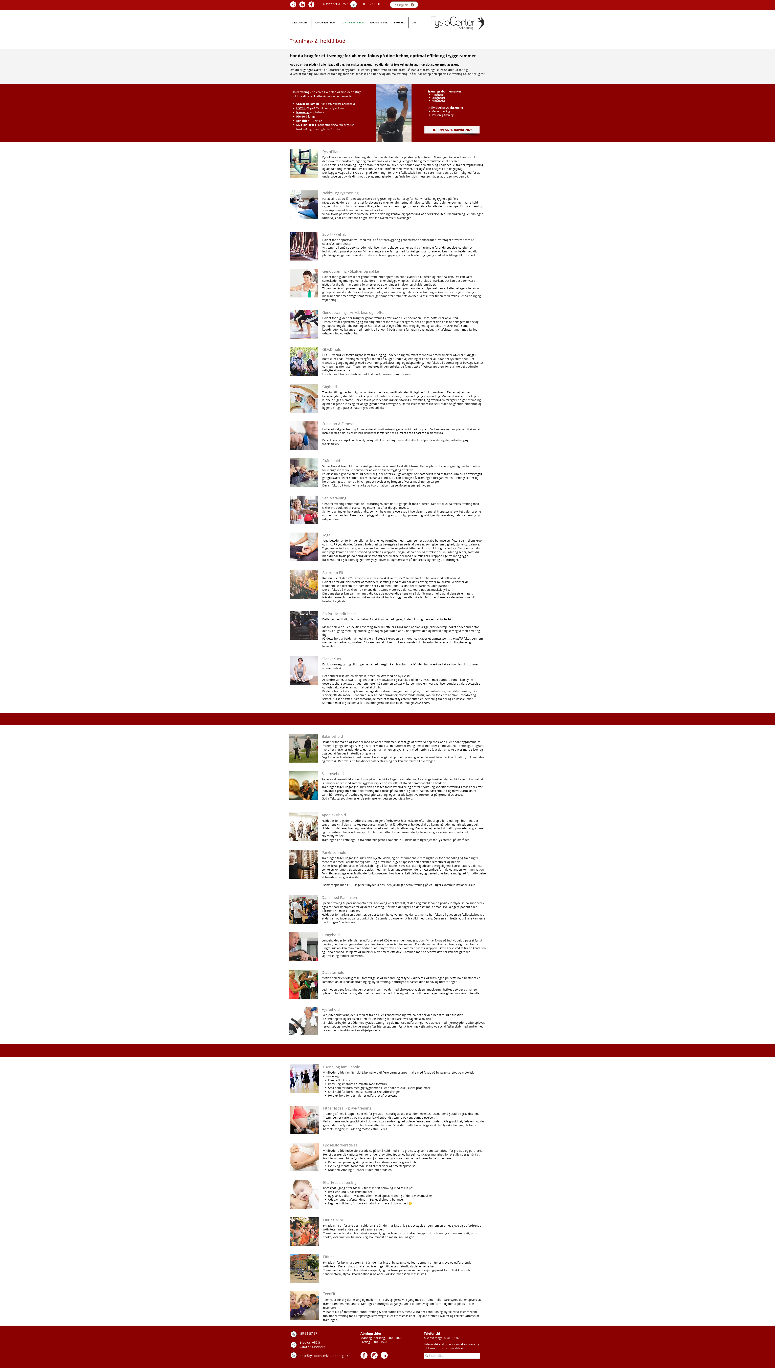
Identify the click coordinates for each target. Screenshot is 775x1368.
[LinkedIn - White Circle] (302, 4)
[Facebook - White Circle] (311, 4)
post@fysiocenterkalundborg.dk (324, 1355)
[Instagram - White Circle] (293, 4)
